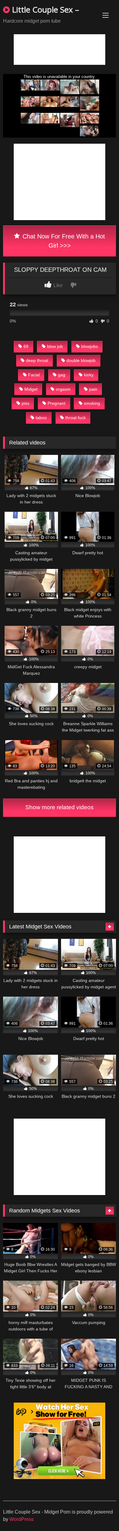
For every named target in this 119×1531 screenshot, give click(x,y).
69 (25, 346)
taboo (41, 417)
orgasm (63, 389)
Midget (31, 389)
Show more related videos (59, 807)
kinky (89, 374)
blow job (55, 346)
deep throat (37, 360)
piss (25, 403)
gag (61, 374)
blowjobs (89, 346)
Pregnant (56, 403)
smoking (92, 403)
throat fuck (75, 417)
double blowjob (81, 360)
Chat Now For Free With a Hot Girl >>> (63, 241)
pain (93, 389)
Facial (34, 374)
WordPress (21, 1519)
